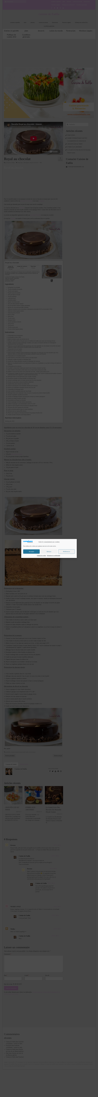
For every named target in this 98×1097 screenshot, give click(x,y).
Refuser (49, 551)
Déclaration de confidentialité (53, 555)
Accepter (31, 551)
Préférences (66, 551)
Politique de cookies (41, 555)
